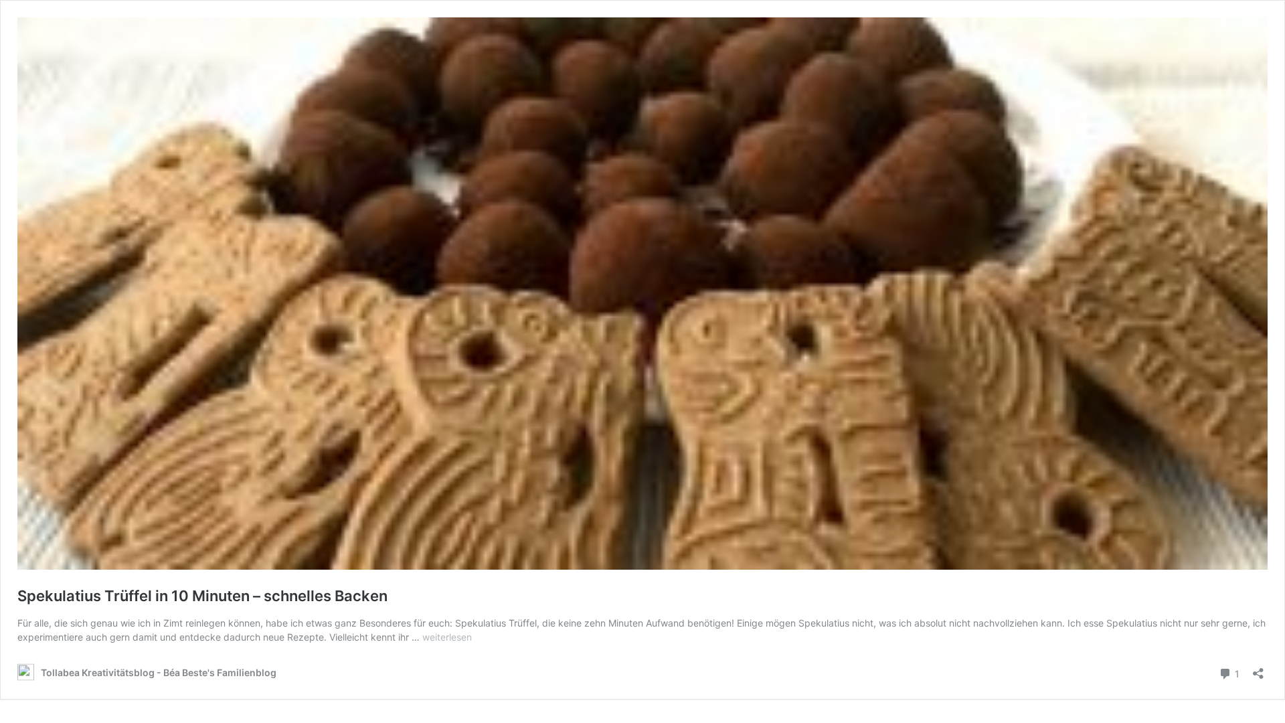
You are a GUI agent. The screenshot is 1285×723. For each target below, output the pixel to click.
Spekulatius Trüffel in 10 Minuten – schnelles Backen (202, 596)
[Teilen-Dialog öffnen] (1258, 669)
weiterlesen (447, 637)
